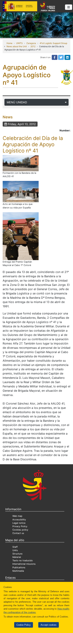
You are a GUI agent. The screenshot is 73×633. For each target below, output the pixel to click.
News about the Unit (17, 46)
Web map (17, 516)
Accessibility (19, 519)
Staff (15, 547)
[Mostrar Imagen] (21, 163)
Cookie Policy (23, 625)
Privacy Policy (19, 526)
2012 (32, 46)
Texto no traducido (22, 560)
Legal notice (18, 523)
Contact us (18, 533)
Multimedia (18, 571)
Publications (18, 567)
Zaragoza (31, 43)
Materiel (16, 557)
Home (9, 43)
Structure (17, 553)
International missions (24, 564)
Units (15, 550)
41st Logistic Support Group (53, 43)
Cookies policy (20, 529)
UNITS (19, 43)
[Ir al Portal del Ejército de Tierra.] (36, 25)
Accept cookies (49, 625)
